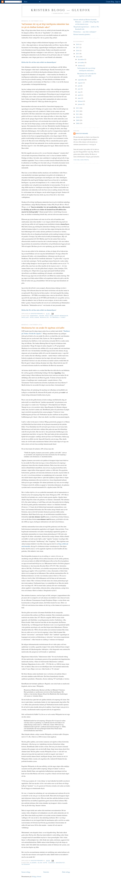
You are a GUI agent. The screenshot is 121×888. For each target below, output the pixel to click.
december (81, 59)
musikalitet (44, 317)
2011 (78, 114)
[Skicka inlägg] (52, 313)
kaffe (45, 862)
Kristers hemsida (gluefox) (81, 34)
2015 (78, 54)
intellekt (25, 317)
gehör (41, 315)
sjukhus (51, 862)
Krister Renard (82, 133)
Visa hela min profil (81, 159)
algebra (33, 862)
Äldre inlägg (66, 872)
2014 (78, 57)
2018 (78, 44)
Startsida (46, 872)
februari (80, 101)
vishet (63, 317)
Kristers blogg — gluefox (60, 10)
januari (80, 104)
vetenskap (26, 864)
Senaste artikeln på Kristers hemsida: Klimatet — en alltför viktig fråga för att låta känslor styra (86, 21)
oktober (80, 65)
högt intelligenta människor (56, 315)
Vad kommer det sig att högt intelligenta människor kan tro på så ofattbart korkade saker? (45, 25)
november (81, 62)
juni (79, 89)
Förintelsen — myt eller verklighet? (84, 32)
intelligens (34, 317)
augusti (80, 83)
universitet (60, 862)
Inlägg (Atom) (36, 876)
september (81, 80)
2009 (78, 120)
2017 (78, 47)
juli (79, 86)
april (79, 95)
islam (40, 862)
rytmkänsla (55, 317)
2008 (78, 123)
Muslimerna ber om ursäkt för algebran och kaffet (43, 327)
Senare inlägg (26, 872)
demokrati (34, 315)
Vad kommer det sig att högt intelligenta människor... (86, 69)
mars (79, 98)
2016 (78, 50)
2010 (78, 117)
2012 (78, 111)
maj (79, 92)
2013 (78, 108)
